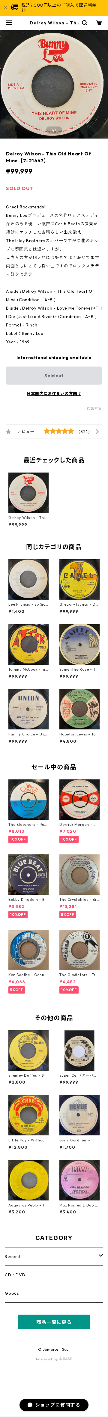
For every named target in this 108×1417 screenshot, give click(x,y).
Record (12, 1256)
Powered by (47, 1359)
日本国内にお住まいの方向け (54, 393)
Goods (12, 1293)
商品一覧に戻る (54, 1322)
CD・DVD (15, 1275)
